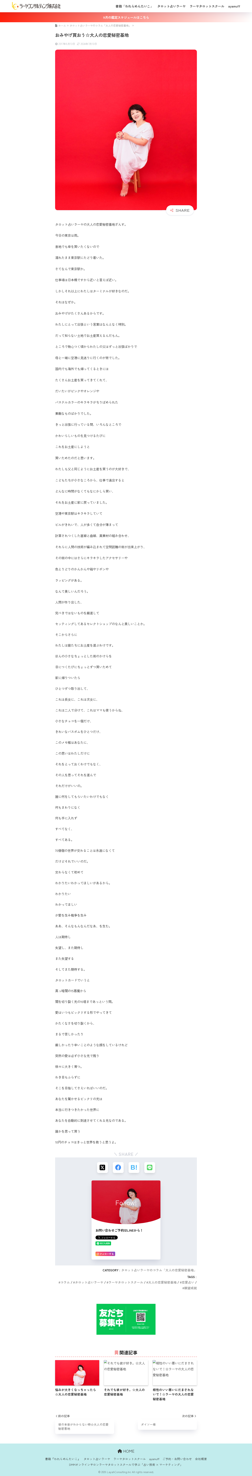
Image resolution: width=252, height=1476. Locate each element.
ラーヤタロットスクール (207, 6)
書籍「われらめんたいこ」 (134, 6)
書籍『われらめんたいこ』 (63, 1459)
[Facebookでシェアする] (118, 1167)
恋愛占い (188, 1282)
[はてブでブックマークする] (134, 1167)
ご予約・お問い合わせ (177, 1459)
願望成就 (190, 1288)
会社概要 (201, 1459)
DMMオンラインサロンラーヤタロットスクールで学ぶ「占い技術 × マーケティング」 (126, 1464)
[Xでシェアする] (102, 1167)
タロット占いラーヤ (171, 6)
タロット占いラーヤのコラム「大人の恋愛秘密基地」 (159, 1270)
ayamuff (234, 6)
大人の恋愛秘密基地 (162, 1282)
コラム (65, 1282)
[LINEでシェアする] (149, 1167)
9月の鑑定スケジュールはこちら (126, 17)
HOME (128, 1451)
